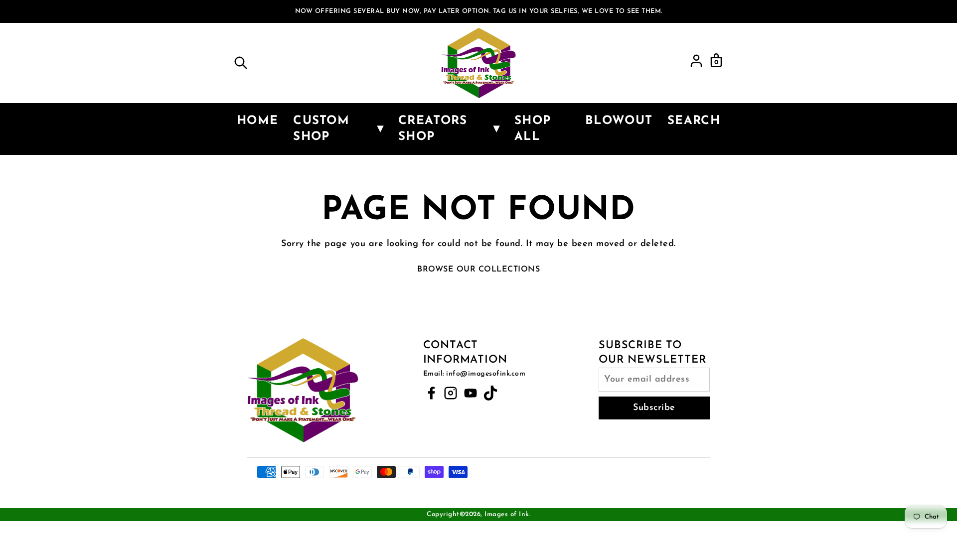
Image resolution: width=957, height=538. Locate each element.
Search (693, 121)
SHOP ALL (532, 129)
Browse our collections (478, 269)
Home (257, 121)
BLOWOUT (618, 121)
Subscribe (654, 408)
